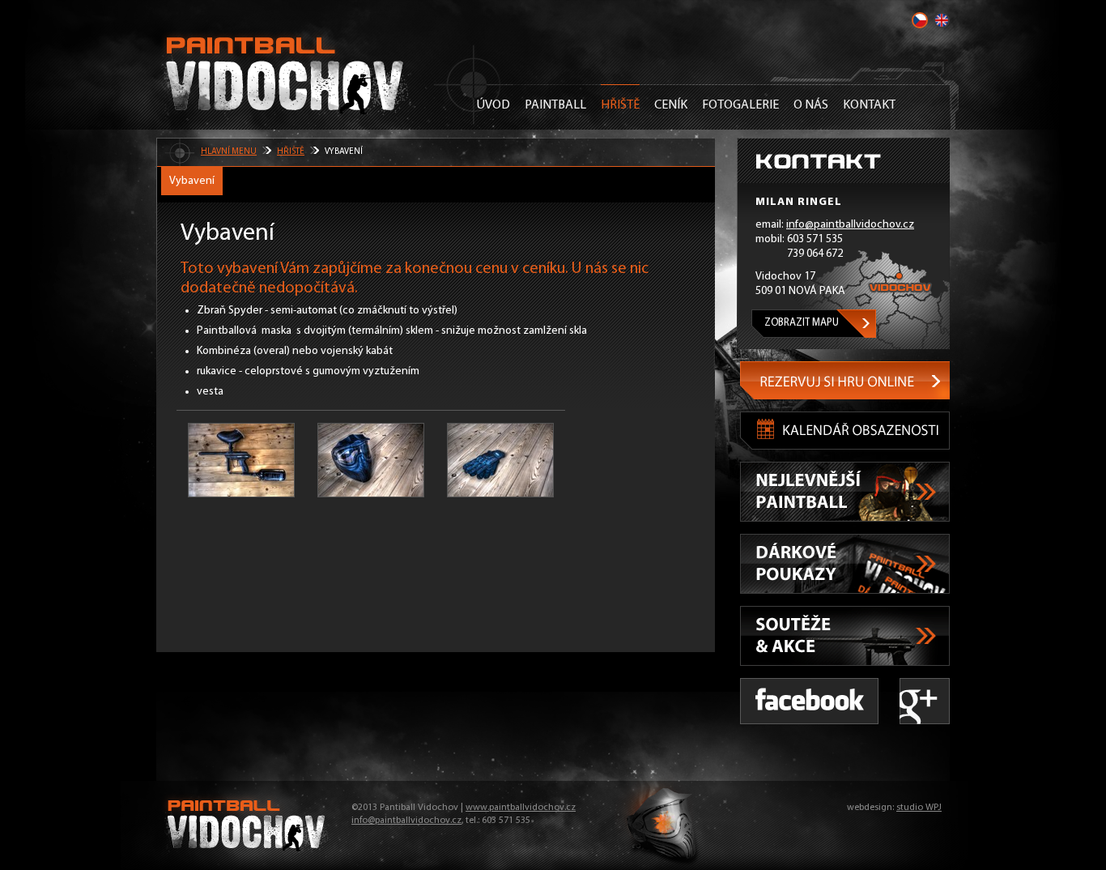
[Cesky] (920, 20)
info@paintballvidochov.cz (850, 225)
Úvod (493, 105)
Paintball (555, 105)
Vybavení (192, 181)
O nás (810, 105)
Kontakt (869, 105)
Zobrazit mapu (801, 323)
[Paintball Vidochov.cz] (285, 72)
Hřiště (620, 105)
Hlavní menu (229, 151)
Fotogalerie (740, 105)
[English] (942, 20)
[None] (241, 460)
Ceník (670, 105)
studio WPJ (919, 807)
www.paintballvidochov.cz (521, 807)
